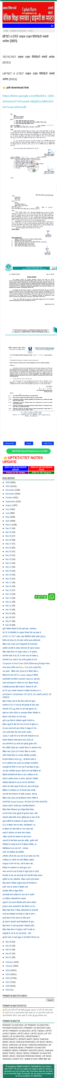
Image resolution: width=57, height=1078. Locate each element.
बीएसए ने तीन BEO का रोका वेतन (14, 717)
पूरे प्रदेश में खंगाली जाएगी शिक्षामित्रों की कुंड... (18, 922)
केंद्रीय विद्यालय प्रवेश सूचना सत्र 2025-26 (17, 740)
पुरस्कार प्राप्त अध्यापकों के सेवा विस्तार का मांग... (19, 906)
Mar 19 (9, 575)
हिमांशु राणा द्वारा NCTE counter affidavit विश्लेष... (21, 675)
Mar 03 (9, 949)
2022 (8, 978)
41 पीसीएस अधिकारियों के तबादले (14, 898)
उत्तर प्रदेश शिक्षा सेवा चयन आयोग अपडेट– (17, 732)
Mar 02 (9, 953)
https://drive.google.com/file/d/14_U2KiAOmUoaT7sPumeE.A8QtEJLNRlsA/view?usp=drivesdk (28, 101)
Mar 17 (9, 582)
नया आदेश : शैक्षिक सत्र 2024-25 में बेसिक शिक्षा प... (21, 671)
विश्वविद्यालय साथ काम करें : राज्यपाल (15, 848)
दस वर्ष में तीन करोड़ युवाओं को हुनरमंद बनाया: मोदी (19, 813)
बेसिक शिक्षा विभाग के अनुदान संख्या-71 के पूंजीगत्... (20, 652)
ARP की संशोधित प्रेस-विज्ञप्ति (13, 852)
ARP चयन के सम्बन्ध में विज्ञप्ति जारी (15, 887)
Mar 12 (9, 602)
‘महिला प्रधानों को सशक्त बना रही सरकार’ (17, 837)
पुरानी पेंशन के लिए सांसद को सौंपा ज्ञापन (16, 918)
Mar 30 (9, 532)
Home (29, 443)
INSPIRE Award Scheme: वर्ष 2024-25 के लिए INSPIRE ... (26, 802)
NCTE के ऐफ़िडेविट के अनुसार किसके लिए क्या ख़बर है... (22, 632)
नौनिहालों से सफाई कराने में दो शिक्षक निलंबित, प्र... (20, 844)
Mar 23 (9, 559)
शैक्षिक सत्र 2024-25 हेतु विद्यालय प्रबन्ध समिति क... (21, 798)
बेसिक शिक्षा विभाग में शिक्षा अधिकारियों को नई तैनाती (20, 910)
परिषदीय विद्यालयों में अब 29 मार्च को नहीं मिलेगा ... (19, 782)
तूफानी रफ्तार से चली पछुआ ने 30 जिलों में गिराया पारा (20, 937)
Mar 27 (9, 544)
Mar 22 (9, 563)
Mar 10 (9, 610)
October (9, 497)
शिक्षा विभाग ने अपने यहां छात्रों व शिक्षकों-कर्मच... (19, 926)
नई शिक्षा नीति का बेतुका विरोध (12, 891)
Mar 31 (9, 528)
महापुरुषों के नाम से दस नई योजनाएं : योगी (16, 933)
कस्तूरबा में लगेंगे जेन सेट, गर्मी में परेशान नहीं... (18, 864)
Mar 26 (9, 548)
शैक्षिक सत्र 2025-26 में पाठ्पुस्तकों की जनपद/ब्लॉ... (20, 644)
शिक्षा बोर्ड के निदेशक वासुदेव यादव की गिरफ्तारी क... (20, 883)
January (9, 966)
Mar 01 (9, 957)
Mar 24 (9, 555)
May (8, 517)
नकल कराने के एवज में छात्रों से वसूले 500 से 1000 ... (21, 871)
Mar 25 (9, 551)
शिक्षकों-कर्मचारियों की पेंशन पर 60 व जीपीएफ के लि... (20, 775)
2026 (8, 482)
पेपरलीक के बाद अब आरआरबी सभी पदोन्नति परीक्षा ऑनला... (23, 875)
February (10, 962)
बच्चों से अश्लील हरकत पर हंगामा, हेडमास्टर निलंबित (20, 778)
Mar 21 (9, 567)
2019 (8, 990)
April (8, 521)
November (10, 494)
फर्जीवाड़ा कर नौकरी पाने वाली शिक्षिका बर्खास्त (18, 860)
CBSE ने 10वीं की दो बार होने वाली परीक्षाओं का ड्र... (21, 736)
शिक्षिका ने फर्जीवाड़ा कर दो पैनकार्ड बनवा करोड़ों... (19, 790)
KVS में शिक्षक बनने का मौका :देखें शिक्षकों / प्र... (19, 825)
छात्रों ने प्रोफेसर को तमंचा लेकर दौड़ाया (16, 833)
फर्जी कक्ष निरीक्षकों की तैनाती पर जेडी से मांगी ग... (19, 914)
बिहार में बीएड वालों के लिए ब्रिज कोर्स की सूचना (18, 701)
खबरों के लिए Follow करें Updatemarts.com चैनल (29, 451)
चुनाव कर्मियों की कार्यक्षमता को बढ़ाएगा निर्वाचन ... (19, 821)
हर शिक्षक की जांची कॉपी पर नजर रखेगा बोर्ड (17, 829)
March (8, 525)
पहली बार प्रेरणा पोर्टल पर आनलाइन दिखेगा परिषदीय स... (22, 713)
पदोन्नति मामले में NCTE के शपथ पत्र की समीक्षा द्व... (21, 656)
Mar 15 (9, 590)
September (10, 501)
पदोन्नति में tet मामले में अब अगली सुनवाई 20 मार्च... (20, 660)
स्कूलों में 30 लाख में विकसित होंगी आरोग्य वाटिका (19, 902)
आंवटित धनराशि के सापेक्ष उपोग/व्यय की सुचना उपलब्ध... (21, 648)
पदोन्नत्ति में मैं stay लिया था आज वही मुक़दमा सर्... (20, 709)
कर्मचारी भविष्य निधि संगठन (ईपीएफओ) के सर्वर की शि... (21, 817)
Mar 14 (9, 594)
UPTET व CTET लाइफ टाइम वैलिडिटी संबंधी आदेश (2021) (23, 636)
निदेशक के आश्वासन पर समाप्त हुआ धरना (16, 868)
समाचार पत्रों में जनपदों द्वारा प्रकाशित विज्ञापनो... (19, 806)
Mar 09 (9, 613)
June (8, 513)
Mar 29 (9, 536)
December (10, 490)
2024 (8, 970)
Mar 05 (9, 942)
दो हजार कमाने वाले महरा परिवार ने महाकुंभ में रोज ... (20, 728)
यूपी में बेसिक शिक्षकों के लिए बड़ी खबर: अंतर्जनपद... (20, 629)
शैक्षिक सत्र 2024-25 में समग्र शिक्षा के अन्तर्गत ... (20, 751)
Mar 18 (9, 579)
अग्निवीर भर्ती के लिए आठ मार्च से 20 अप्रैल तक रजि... (21, 856)
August (9, 505)
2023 (8, 974)
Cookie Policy (38, 1076)
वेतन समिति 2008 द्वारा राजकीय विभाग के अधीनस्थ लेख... (22, 748)
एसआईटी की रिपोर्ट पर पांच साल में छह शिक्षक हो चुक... (21, 767)
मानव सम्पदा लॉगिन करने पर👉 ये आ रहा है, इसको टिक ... (22, 667)
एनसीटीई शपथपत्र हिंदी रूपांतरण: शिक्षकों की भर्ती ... (20, 687)
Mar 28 (9, 540)
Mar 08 (9, 617)
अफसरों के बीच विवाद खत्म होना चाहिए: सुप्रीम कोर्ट (20, 840)
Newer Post (9, 443)
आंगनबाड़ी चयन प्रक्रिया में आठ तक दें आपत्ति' (18, 894)
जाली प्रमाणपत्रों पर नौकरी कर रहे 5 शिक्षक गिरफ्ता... (21, 683)
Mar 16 (9, 586)
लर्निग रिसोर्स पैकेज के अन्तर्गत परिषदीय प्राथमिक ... (20, 755)
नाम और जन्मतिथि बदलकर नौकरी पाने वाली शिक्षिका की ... (22, 771)
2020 (8, 986)
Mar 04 (9, 946)
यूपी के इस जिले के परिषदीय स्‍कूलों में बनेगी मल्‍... (19, 720)
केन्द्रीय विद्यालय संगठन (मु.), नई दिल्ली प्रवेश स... (20, 759)
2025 (8, 486)
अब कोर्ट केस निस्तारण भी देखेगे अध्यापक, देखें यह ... (20, 794)
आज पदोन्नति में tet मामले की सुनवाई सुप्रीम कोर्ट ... (20, 744)
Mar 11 (9, 606)
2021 (8, 982)
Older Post (48, 443)
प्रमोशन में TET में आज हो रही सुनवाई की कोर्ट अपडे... (21, 705)
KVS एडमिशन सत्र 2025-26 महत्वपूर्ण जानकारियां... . (21, 763)
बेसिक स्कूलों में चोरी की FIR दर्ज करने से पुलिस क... (21, 724)
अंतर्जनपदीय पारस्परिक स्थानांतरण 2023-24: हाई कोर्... (21, 679)
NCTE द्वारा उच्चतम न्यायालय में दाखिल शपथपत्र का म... (22, 690)
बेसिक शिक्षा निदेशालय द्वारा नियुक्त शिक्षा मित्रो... (19, 809)
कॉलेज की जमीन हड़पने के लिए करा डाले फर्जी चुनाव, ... (21, 786)
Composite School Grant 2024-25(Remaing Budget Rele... (26, 663)
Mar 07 (9, 621)
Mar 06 (9, 625)
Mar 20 (9, 571)
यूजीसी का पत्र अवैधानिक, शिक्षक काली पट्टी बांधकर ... (22, 879)
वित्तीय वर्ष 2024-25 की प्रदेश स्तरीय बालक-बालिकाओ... (22, 640)
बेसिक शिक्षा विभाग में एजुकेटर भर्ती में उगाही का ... (19, 929)
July (8, 509)
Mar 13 (9, 598)
